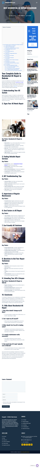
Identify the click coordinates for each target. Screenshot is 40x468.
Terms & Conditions (6, 441)
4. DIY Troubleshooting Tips (9, 51)
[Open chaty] (37, 465)
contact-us (5, 439)
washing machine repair (27, 423)
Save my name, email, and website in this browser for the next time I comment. (14, 403)
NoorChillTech (10, 2)
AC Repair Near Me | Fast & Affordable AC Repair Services (32, 70)
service (29, 54)
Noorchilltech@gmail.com (27, 439)
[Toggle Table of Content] (22, 43)
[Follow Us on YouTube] (31, 445)
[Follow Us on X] (25, 445)
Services (4, 436)
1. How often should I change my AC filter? (13, 66)
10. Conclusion (7, 64)
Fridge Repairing (25, 421)
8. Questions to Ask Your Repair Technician (11, 59)
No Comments (22, 15)
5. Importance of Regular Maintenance (11, 53)
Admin (29, 15)
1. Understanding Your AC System (10, 45)
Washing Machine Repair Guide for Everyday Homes (32, 109)
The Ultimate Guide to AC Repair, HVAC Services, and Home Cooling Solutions (31, 96)
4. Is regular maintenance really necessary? (13, 69)
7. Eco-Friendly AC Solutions (9, 57)
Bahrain (15, 86)
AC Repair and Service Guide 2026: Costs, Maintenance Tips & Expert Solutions (32, 82)
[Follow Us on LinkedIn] (27, 445)
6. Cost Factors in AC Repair (9, 55)
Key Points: (8, 50)
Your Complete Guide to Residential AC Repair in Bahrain (13, 44)
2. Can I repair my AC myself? (11, 67)
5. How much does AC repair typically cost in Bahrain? (14, 70)
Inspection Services (26, 428)
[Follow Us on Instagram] (29, 445)
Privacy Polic (5, 443)
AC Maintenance (25, 426)
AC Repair (24, 419)
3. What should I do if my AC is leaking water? (13, 68)
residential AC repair (19, 82)
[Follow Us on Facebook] (22, 445)
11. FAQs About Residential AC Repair (11, 65)
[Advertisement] (12, 35)
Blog (20, 11)
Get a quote (32, 45)
